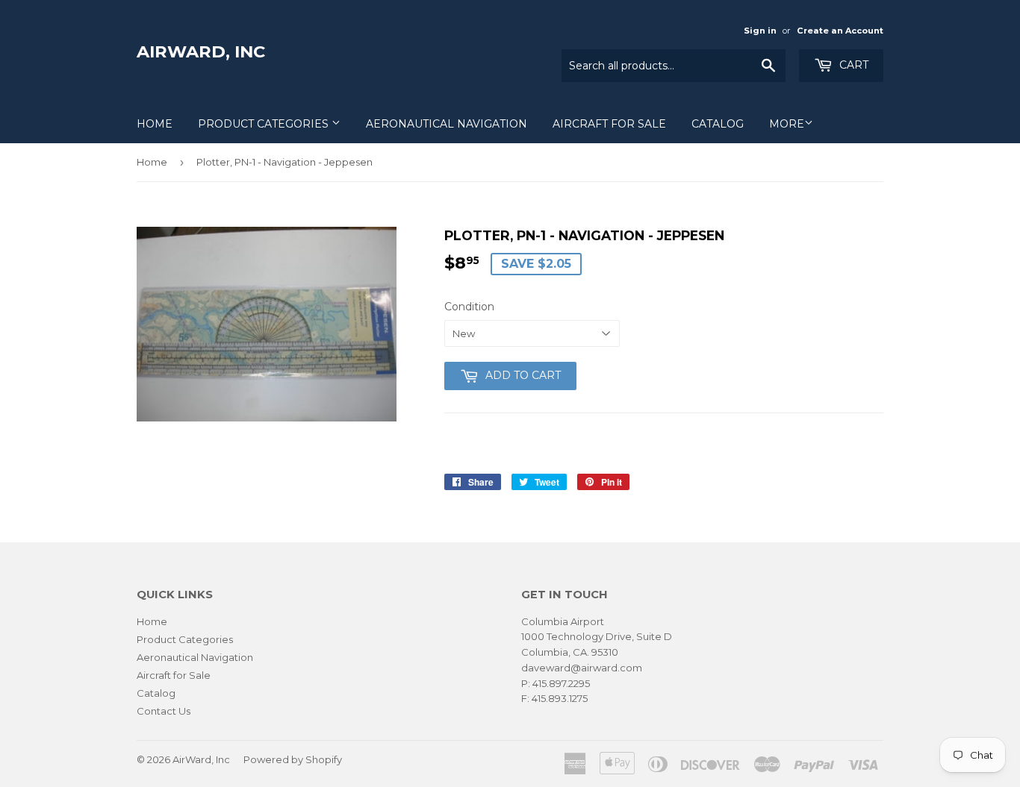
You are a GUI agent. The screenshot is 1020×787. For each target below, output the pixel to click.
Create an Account (840, 30)
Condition (469, 306)
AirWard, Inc (201, 51)
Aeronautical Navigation (446, 124)
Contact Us (163, 711)
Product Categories (265, 124)
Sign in (760, 30)
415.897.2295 (561, 683)
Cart (852, 65)
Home (154, 124)
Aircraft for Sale (609, 124)
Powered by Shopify (292, 759)
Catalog (717, 124)
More (786, 124)
